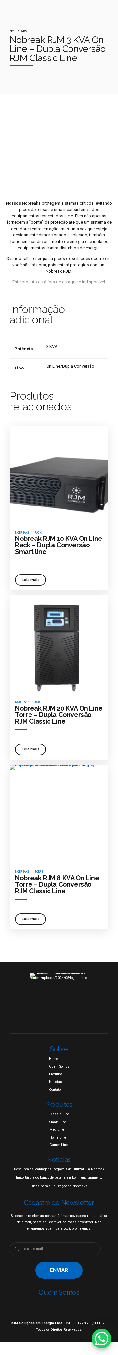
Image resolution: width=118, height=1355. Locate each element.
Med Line (56, 1129)
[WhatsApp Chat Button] (101, 1338)
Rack (38, 532)
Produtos (56, 1074)
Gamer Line (58, 1145)
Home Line (57, 1137)
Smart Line (57, 1122)
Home (53, 1059)
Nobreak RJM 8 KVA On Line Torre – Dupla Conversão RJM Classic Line (57, 884)
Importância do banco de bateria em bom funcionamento (59, 1177)
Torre (39, 702)
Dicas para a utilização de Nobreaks (59, 1186)
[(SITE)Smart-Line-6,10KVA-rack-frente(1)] (59, 475)
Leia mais (30, 580)
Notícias (55, 1082)
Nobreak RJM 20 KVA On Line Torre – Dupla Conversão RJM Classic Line (59, 714)
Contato (55, 1090)
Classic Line (59, 1114)
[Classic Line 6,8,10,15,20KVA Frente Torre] (59, 644)
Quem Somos (59, 1066)
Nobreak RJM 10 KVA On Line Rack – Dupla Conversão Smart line (58, 545)
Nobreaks (18, 31)
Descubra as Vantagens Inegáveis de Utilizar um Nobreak (59, 1169)
